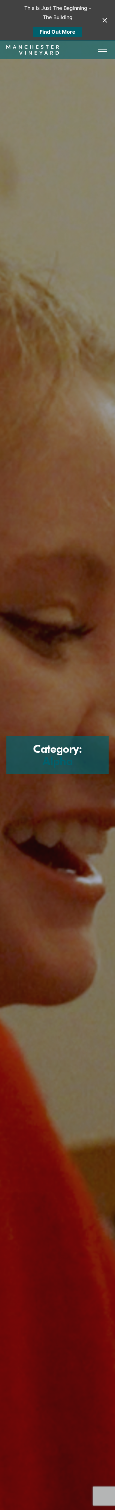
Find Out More (57, 32)
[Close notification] (105, 20)
